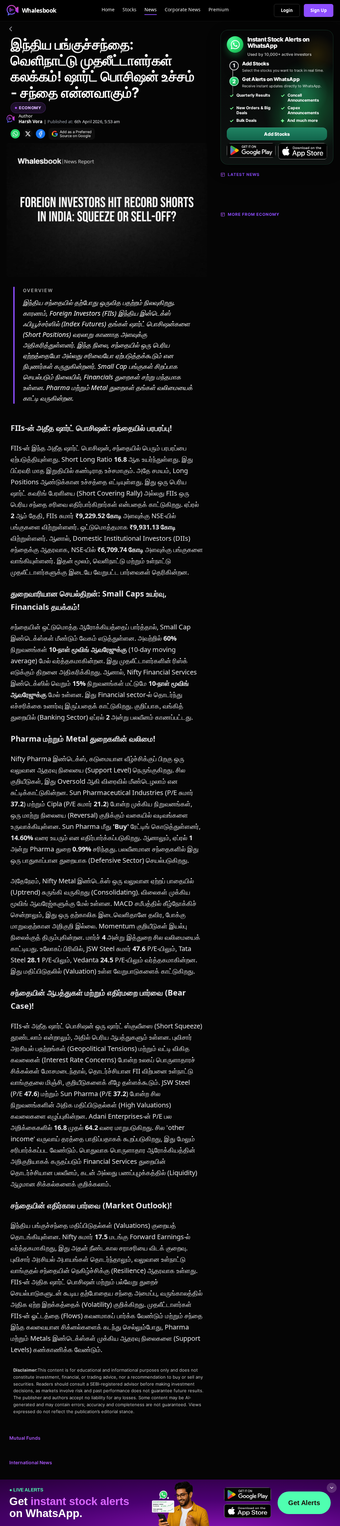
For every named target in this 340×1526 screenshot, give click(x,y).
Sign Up (318, 10)
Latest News (244, 174)
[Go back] (11, 30)
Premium (219, 9)
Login (287, 10)
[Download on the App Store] (302, 151)
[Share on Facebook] (40, 133)
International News (30, 1462)
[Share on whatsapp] (15, 133)
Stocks (129, 9)
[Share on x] (28, 133)
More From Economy (254, 214)
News (150, 9)
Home (108, 9)
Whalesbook (39, 10)
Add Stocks (277, 134)
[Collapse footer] (332, 1488)
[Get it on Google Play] (251, 151)
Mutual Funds (25, 1438)
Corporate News (183, 9)
